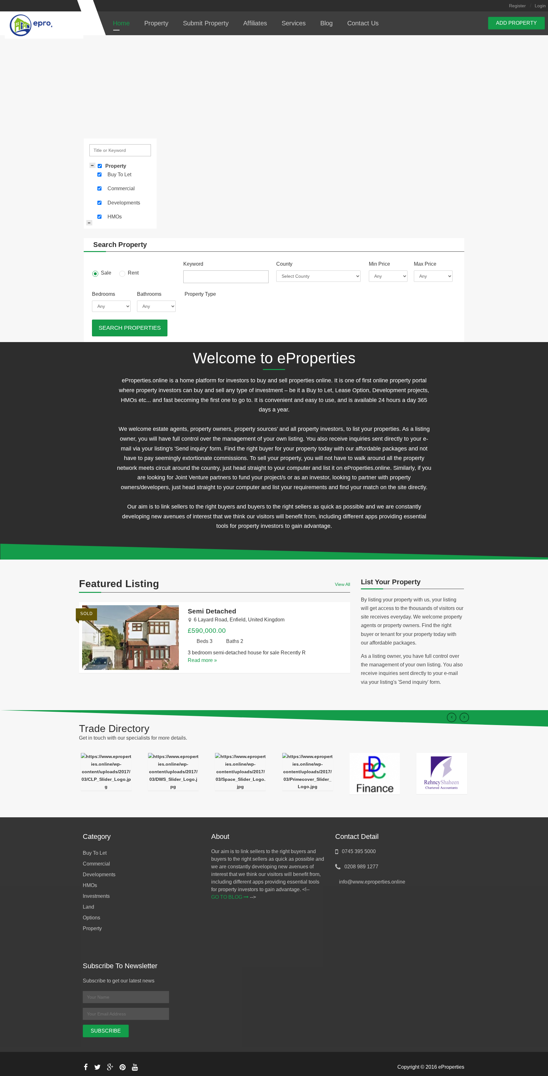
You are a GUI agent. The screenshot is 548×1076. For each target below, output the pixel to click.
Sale (105, 272)
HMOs (115, 216)
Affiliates (255, 23)
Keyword (193, 264)
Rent (133, 272)
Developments (124, 202)
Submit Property (206, 23)
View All (342, 584)
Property (156, 23)
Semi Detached (212, 611)
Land (88, 907)
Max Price (425, 264)
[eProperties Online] (46, 24)
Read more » (202, 660)
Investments (96, 896)
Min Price (379, 264)
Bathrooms (149, 294)
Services (294, 23)
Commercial (121, 188)
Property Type (200, 294)
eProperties (451, 1067)
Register (517, 5)
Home (121, 23)
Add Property (516, 23)
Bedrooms (103, 294)
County (284, 264)
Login (540, 5)
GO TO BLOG (227, 897)
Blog (326, 23)
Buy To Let (119, 174)
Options (91, 917)
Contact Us (363, 23)
